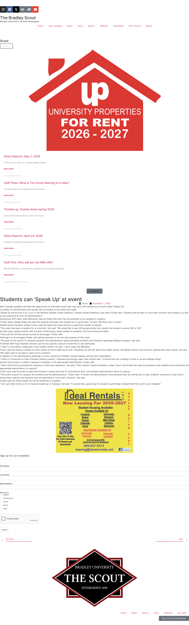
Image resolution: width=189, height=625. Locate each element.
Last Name (4, 475)
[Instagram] (3, 9)
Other (5, 509)
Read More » (9, 169)
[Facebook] (9, 9)
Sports (91, 26)
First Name (4, 466)
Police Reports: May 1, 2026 (22, 156)
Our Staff (182, 613)
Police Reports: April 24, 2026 (23, 235)
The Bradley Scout (18, 17)
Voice (80, 26)
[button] (94, 291)
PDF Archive (135, 26)
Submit (4, 530)
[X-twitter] (16, 9)
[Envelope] (35, 9)
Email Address (6, 484)
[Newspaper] (22, 9)
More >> (6, 46)
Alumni (5, 505)
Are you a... (5, 493)
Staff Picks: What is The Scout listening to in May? (36, 182)
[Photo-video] (29, 9)
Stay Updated (55, 26)
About (149, 26)
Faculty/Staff (8, 498)
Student (6, 495)
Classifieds (118, 26)
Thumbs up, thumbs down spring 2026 (29, 209)
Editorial (104, 26)
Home (40, 26)
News (69, 26)
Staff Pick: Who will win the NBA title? (28, 262)
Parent (5, 502)
